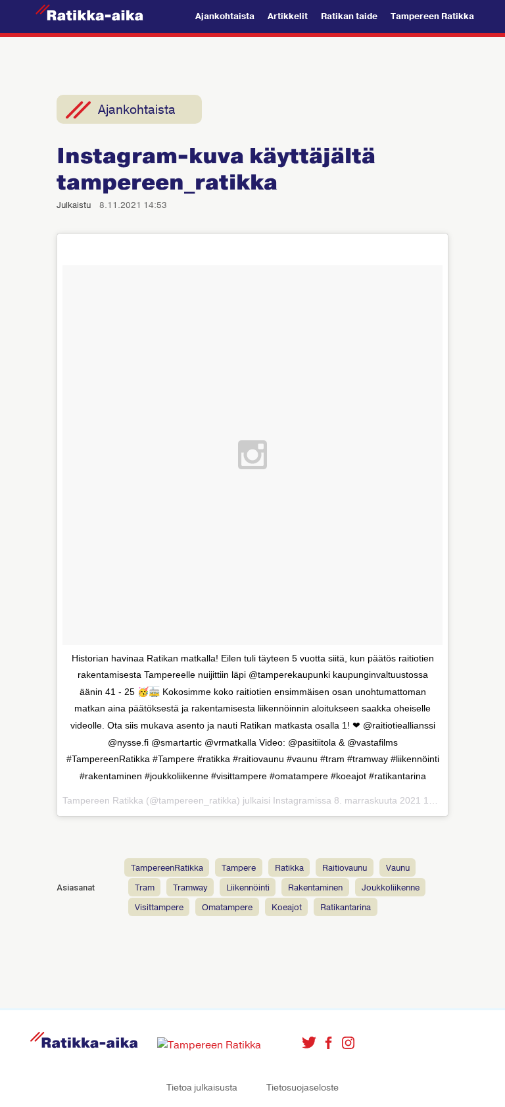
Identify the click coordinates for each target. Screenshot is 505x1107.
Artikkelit (288, 16)
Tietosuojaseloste (302, 1087)
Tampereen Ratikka (432, 16)
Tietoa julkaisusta (201, 1087)
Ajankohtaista (224, 16)
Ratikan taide (349, 16)
